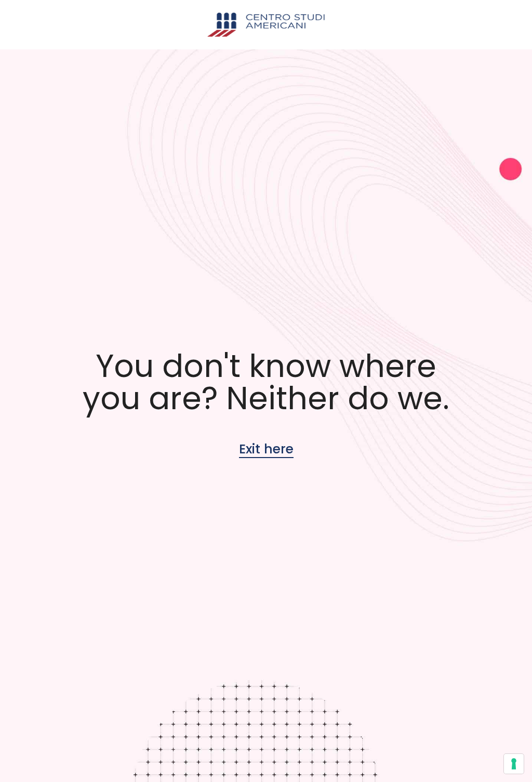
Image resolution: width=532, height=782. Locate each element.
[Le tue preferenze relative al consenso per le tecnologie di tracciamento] (514, 764)
